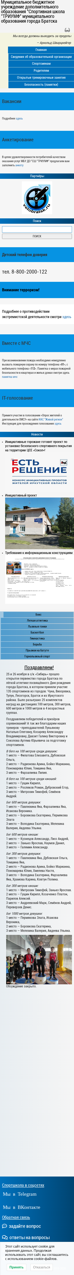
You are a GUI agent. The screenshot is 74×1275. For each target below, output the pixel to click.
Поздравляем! (39, 667)
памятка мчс (9, 376)
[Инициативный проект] (39, 523)
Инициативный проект (21, 495)
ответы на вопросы (29, 1237)
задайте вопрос (24, 1226)
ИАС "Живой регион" (51, 419)
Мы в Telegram (20, 1193)
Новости (37, 434)
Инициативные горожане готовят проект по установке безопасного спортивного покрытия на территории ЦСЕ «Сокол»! (38, 446)
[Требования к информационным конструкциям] (39, 579)
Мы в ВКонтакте (21, 1206)
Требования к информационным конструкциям (39, 553)
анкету (19, 165)
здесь (19, 118)
